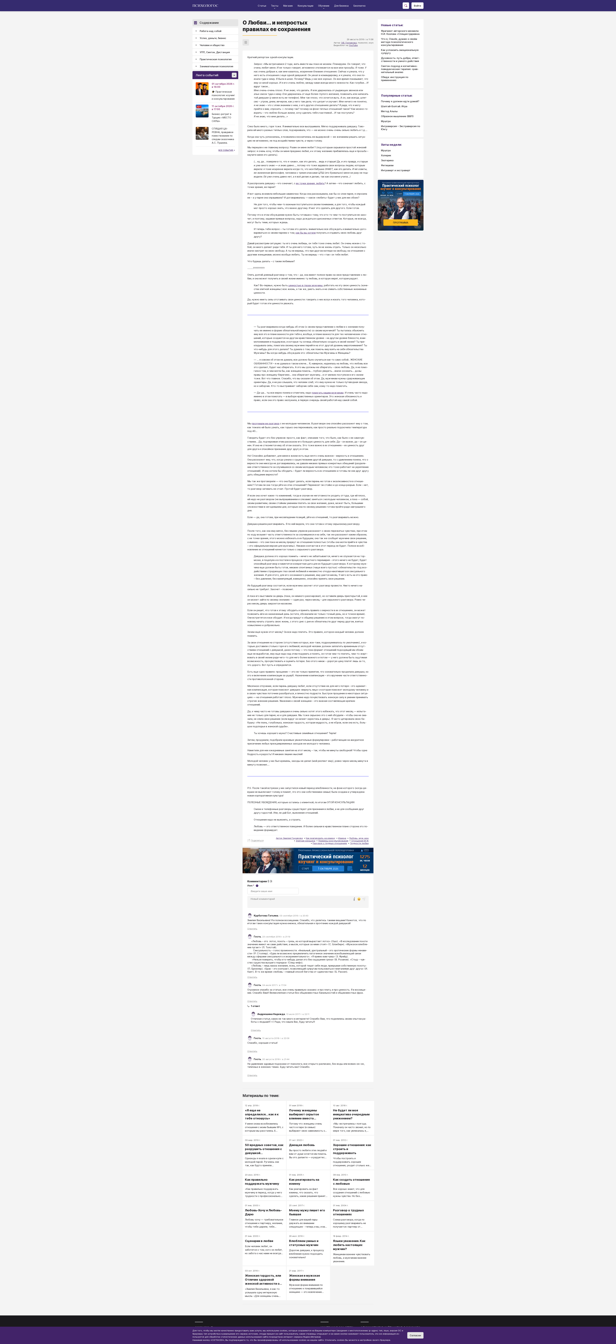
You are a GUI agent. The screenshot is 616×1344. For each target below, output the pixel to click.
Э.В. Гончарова (349, 42)
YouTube (353, 45)
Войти (417, 5)
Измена (342, 838)
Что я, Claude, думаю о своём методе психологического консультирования (399, 42)
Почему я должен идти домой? (400, 101)
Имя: (252, 885)
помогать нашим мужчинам (327, 392)
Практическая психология (216, 59)
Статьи (262, 5)
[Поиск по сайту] (406, 5)
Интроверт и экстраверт (395, 170)
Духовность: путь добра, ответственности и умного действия (400, 59)
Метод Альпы (389, 111)
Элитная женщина (305, 840)
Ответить (252, 928)
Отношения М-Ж (360, 840)
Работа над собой (210, 31)
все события (225, 150)
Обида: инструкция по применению (394, 79)
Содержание (209, 23)
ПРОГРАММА (400, 222)
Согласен (415, 1335)
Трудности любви (359, 843)
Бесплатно (359, 5)
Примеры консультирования (333, 840)
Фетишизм (387, 165)
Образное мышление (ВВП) (397, 116)
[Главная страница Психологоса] (207, 5)
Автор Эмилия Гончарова (289, 838)
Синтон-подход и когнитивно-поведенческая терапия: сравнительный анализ (400, 69)
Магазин (288, 5)
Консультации (305, 5)
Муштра (386, 121)
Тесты (274, 5)
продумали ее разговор (265, 423)
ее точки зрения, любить (310, 183)
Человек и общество (212, 45)
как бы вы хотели (306, 232)
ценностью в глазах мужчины (305, 285)
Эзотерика (387, 160)
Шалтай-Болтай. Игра (394, 106)
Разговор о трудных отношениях (330, 843)
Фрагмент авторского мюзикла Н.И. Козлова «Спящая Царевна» (400, 32)
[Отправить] (363, 899)
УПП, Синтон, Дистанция (215, 52)
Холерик (386, 155)
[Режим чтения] (246, 42)
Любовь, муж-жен (359, 838)
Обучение (323, 5)
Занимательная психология (216, 66)
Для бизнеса (341, 5)
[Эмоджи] (359, 899)
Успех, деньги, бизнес (213, 38)
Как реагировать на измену (320, 838)
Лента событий (207, 75)
